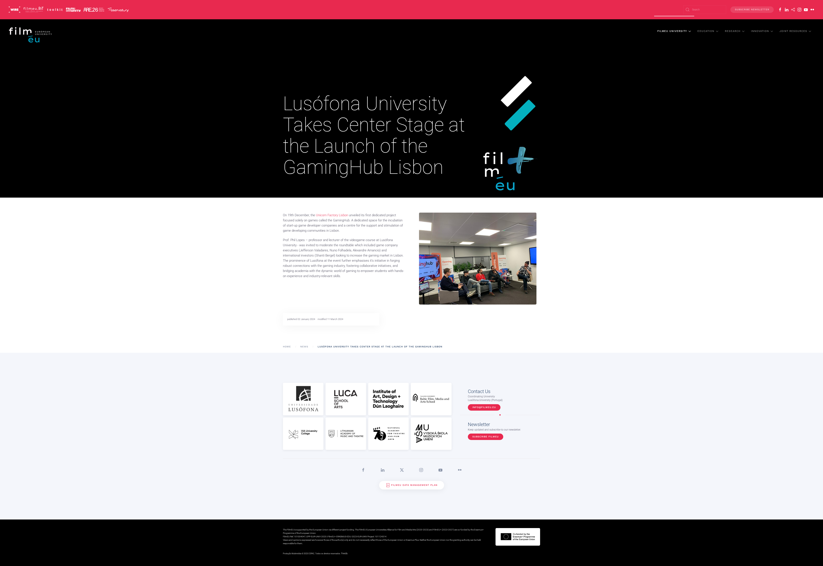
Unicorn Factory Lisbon (332, 215)
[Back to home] (31, 34)
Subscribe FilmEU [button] (485, 436)
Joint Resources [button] (793, 31)
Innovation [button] (760, 31)
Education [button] (705, 31)
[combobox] (704, 9)
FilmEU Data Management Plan (414, 485)
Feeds (344, 553)
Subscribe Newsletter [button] (752, 9)
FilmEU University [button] (672, 31)
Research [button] (732, 31)
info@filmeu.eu (484, 407)
